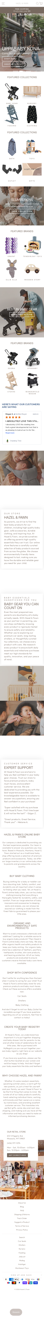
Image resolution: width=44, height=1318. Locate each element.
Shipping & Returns (22, 1214)
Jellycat (22, 1257)
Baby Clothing (22, 1005)
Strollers (22, 1000)
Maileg (22, 1260)
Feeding (22, 1253)
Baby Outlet (33, 1009)
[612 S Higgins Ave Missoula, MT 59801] (22, 1161)
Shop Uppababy (13, 64)
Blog (22, 1207)
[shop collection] (22, 205)
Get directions (17, 1155)
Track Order (22, 1218)
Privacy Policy (22, 1230)
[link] (22, 441)
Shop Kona (10, 59)
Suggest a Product (21, 1222)
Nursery (22, 1249)
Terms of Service (22, 1226)
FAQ (22, 1210)
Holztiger (22, 1264)
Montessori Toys (22, 1268)
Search (22, 1237)
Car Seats (22, 996)
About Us (22, 1203)
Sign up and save (21, 1275)
